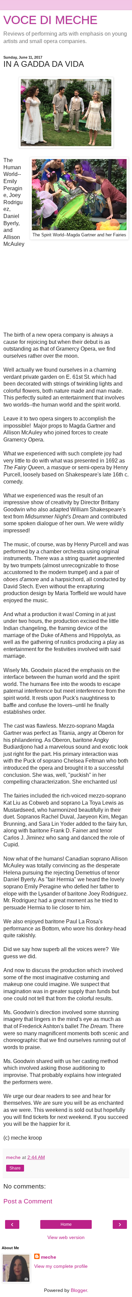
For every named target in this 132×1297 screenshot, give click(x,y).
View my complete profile (61, 1266)
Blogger (79, 1290)
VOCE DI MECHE (50, 20)
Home (66, 1224)
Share (15, 1168)
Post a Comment (27, 1201)
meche (48, 1257)
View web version (66, 1237)
